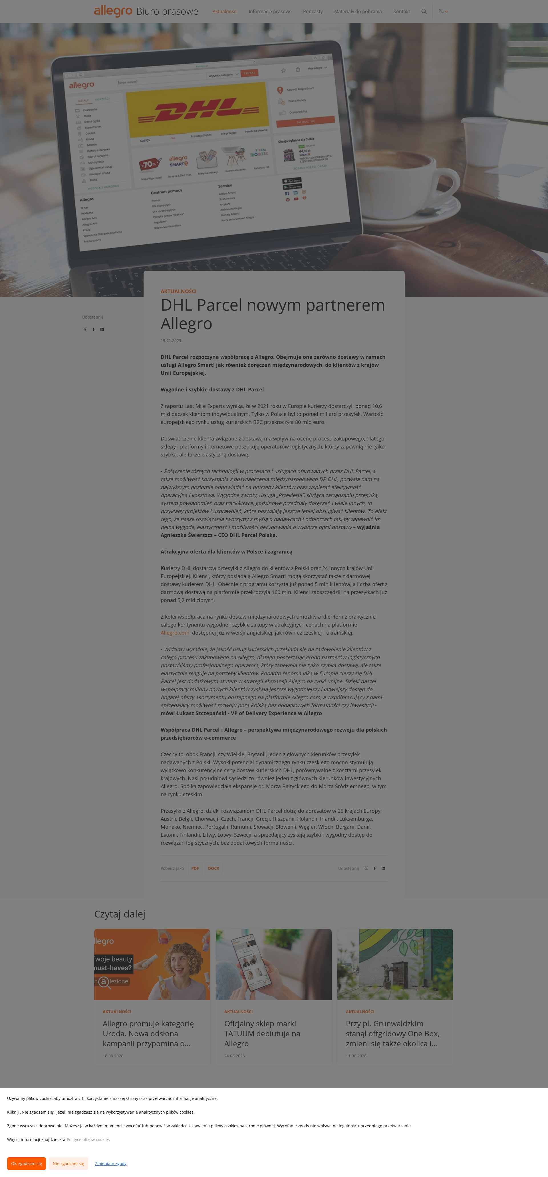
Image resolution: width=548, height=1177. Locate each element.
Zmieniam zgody (110, 1163)
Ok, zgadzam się (26, 1163)
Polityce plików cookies (88, 1139)
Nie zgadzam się (68, 1163)
